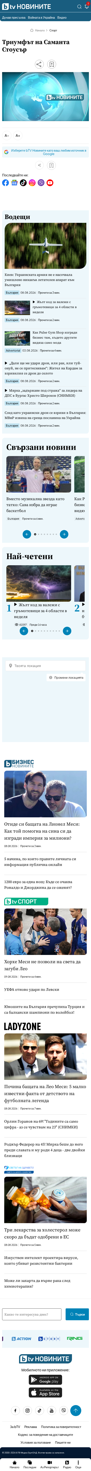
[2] (87, 7)
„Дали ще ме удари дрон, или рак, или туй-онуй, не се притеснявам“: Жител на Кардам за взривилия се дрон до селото (43, 368)
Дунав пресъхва (13, 17)
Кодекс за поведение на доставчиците (45, 1434)
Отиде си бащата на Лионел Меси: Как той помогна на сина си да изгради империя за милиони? (42, 831)
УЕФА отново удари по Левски (31, 989)
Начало (40, 30)
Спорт (53, 30)
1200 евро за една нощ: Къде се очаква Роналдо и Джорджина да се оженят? (38, 884)
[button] (27, 534)
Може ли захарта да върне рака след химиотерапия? (37, 1283)
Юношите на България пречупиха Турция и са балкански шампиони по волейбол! (44, 1009)
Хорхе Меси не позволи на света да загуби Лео (42, 965)
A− (7, 135)
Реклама (30, 1426)
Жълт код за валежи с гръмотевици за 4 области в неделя (55, 307)
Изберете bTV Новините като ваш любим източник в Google (48, 152)
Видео (61, 17)
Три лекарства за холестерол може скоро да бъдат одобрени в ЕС (42, 1233)
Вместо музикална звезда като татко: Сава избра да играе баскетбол (35, 504)
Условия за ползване (36, 1442)
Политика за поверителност (61, 1426)
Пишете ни (62, 1442)
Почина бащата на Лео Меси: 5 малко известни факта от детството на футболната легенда (45, 1093)
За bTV (15, 1426)
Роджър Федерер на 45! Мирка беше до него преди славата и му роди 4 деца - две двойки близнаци (44, 1150)
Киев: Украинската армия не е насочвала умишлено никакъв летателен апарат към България (39, 279)
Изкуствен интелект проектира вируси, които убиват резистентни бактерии (41, 1260)
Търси (80, 1314)
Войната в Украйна (41, 17)
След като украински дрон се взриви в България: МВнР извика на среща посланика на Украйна (45, 415)
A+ (18, 135)
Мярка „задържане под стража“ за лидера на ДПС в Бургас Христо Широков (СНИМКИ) (43, 393)
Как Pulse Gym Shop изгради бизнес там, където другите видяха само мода (55, 337)
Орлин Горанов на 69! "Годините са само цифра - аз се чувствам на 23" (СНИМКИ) (41, 1124)
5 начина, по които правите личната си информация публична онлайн (40, 861)
